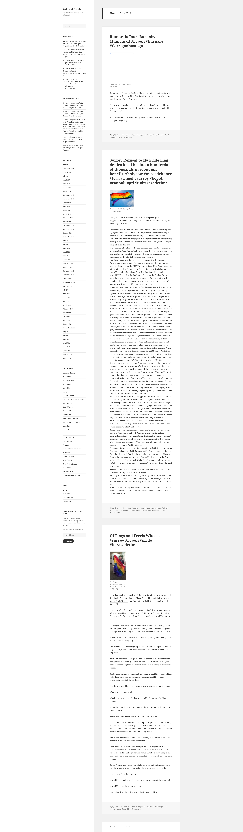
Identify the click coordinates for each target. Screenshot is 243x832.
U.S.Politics (67, 468)
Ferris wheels (154, 807)
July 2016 (66, 176)
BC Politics (66, 388)
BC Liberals (67, 384)
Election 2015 (67, 411)
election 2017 (67, 415)
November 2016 (68, 169)
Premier (66, 445)
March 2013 (67, 305)
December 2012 (68, 316)
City (147, 807)
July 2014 (66, 244)
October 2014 (67, 233)
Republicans (67, 460)
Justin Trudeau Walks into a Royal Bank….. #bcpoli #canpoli (73, 105)
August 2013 (67, 286)
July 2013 (66, 290)
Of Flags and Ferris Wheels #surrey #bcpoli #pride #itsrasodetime (135, 540)
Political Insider (73, 9)
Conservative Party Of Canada (73, 399)
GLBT (165, 807)
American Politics (69, 373)
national (66, 430)
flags (161, 807)
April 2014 (66, 256)
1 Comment (136, 809)
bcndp (65, 392)
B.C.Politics (67, 377)
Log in (65, 490)
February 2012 (68, 354)
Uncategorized (68, 472)
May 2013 (66, 297)
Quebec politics (68, 456)
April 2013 (66, 301)
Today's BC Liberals (70, 464)
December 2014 (68, 225)
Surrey (162, 510)
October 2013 (67, 279)
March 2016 (67, 187)
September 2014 (69, 237)
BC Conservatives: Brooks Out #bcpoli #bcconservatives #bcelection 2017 (73, 62)
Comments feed (68, 498)
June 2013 (66, 294)
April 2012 (66, 347)
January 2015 (67, 222)
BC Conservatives (69, 380)
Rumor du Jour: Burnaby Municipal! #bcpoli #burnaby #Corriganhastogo (137, 41)
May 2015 (66, 210)
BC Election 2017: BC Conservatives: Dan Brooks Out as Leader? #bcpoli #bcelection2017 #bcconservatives (74, 83)
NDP (64, 434)
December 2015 (68, 195)
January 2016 (67, 191)
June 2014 (66, 248)
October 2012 (67, 324)
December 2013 (68, 271)
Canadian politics (69, 396)
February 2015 (68, 218)
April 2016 (66, 184)
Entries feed (67, 494)
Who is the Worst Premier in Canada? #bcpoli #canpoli (72, 139)
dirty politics (67, 403)
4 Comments (116, 513)
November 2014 (68, 229)
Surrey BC (125, 809)
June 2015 (66, 206)
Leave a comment (125, 137)
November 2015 (68, 199)
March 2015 (67, 214)
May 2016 (66, 180)
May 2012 (66, 343)
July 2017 (66, 165)
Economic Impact (135, 510)
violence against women (71, 475)
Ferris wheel (152, 716)
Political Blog (67, 441)
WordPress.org (68, 501)
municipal (66, 426)
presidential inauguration (72, 449)
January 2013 (67, 313)
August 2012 (67, 332)
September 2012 (69, 328)
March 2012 (67, 351)
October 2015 (67, 203)
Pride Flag (155, 510)
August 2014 (67, 241)
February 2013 (68, 309)
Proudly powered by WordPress (121, 827)
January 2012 (67, 358)
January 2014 (67, 267)
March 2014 (67, 260)
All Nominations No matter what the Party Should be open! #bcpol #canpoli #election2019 (74, 43)
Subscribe (68, 541)
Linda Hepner (146, 510)
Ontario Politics (68, 437)
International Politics (70, 418)
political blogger (115, 809)
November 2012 (68, 320)
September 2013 (69, 282)
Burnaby (150, 135)
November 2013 (68, 275)
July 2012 (66, 335)
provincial (66, 453)
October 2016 (67, 172)
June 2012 (66, 339)
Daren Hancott (158, 135)
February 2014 (68, 263)
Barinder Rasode (122, 510)
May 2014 (66, 252)
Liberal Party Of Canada (71, 422)
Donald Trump (68, 407)
